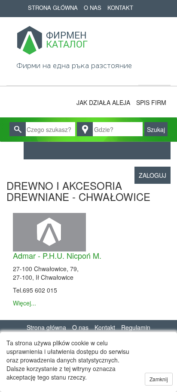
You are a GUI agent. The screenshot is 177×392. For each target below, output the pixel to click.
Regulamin (135, 327)
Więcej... (24, 303)
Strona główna (53, 7)
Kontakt (120, 7)
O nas (92, 7)
